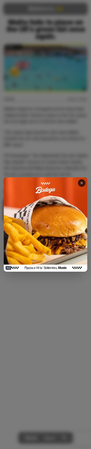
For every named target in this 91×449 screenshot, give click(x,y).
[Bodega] (45, 224)
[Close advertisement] (81, 183)
